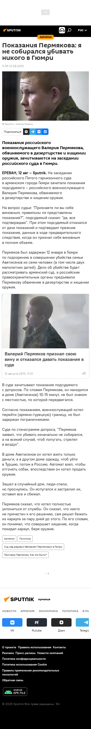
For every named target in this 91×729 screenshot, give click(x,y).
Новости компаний (50, 653)
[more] (84, 373)
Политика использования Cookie (24, 664)
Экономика (48, 611)
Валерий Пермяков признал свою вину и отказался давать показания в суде (44, 359)
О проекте (9, 647)
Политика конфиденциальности (24, 659)
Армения (9, 538)
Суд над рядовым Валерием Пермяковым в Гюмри (33, 546)
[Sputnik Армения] (12, 32)
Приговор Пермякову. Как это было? (25, 554)
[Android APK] (15, 692)
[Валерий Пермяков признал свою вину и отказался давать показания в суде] (45, 321)
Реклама (8, 653)
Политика (25, 538)
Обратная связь (12, 680)
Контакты (59, 647)
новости (9, 611)
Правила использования (34, 647)
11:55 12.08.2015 (13, 66)
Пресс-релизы (25, 653)
